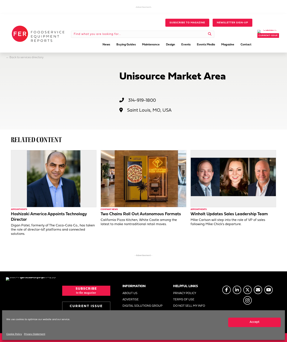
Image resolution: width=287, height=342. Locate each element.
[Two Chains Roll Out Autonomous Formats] (143, 178)
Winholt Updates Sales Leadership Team (229, 214)
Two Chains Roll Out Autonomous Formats (141, 214)
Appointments (19, 209)
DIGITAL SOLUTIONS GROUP (142, 306)
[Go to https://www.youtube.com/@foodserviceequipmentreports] (268, 290)
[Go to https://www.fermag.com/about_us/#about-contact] (258, 290)
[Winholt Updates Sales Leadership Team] (233, 178)
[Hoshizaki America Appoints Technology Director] (53, 178)
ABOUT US (129, 293)
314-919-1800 (142, 100)
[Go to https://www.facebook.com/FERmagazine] (226, 290)
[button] (187, 23)
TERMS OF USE (183, 299)
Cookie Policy (14, 334)
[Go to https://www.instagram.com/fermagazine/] (247, 300)
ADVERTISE (130, 299)
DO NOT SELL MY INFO (189, 306)
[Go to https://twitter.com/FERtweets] (247, 290)
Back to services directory (26, 57)
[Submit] (209, 34)
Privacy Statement (34, 334)
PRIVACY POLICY (184, 293)
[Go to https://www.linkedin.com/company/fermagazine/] (237, 290)
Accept (254, 322)
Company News (109, 209)
